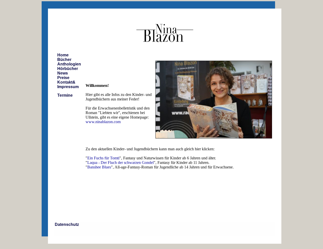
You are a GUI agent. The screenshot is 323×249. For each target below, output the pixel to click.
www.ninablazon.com (103, 122)
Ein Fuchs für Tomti (103, 158)
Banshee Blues (99, 167)
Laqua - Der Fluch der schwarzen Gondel (120, 162)
